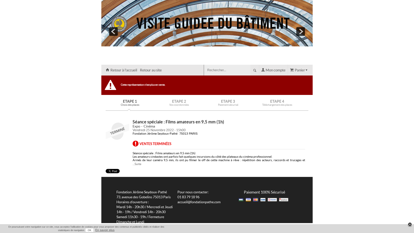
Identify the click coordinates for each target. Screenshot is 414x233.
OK (89, 230)
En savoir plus (104, 230)
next (300, 31)
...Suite (137, 164)
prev (113, 31)
